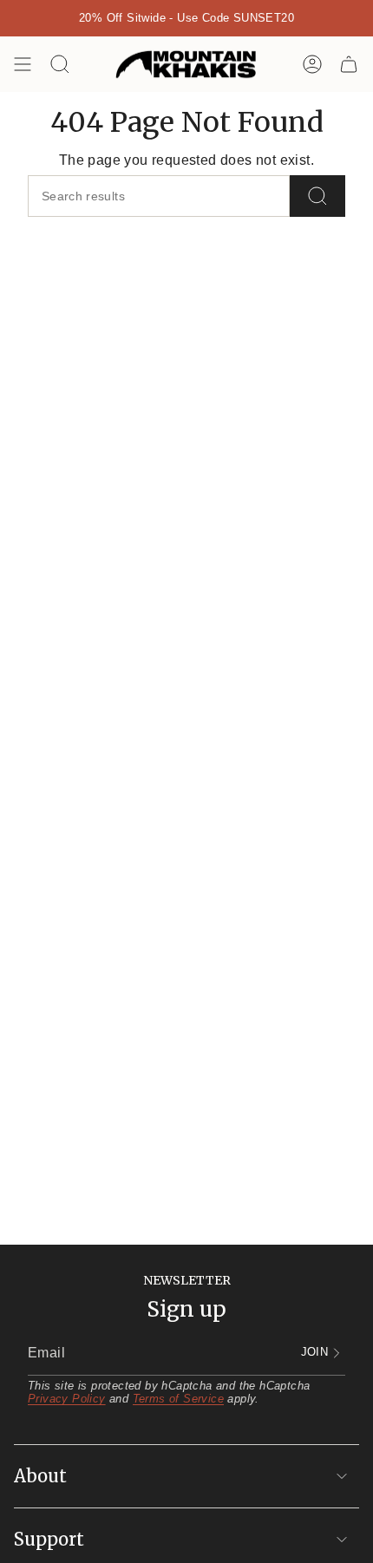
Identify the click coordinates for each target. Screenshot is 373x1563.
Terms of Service (178, 1398)
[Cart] (348, 64)
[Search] (317, 196)
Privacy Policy (67, 1398)
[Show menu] (22, 64)
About (40, 1476)
